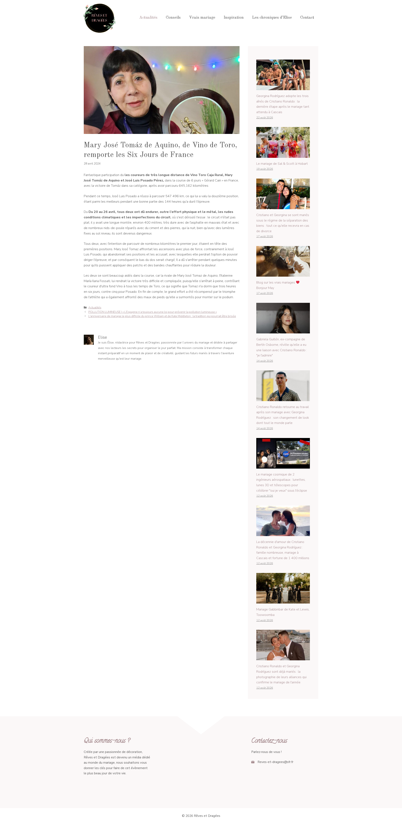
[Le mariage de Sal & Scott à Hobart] (283, 155)
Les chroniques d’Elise (272, 18)
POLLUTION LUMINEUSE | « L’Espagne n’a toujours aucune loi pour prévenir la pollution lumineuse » (152, 312)
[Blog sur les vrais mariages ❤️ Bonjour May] (283, 274)
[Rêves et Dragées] (99, 17)
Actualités (148, 18)
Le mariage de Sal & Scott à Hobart (282, 163)
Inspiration (234, 18)
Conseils (173, 18)
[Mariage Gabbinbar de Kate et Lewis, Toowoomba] (283, 601)
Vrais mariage (202, 18)
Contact (307, 18)
